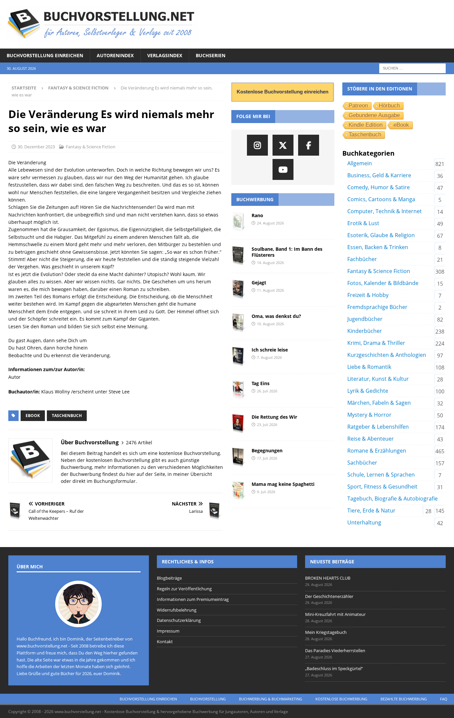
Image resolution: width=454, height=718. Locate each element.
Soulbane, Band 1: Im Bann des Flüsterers (287, 252)
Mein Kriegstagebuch (326, 632)
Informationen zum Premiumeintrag (193, 599)
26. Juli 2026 (267, 390)
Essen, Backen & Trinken (377, 247)
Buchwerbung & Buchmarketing (270, 698)
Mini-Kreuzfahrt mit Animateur (335, 614)
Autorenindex (115, 55)
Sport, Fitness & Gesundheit (382, 486)
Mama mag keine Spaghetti (283, 484)
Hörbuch (389, 105)
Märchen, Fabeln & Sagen (379, 402)
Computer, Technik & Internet (384, 211)
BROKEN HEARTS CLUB (327, 578)
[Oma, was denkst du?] (239, 323)
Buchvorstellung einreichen (45, 55)
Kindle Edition (366, 125)
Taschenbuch (67, 415)
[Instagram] (257, 145)
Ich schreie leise (270, 350)
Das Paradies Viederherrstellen (335, 650)
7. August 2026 (269, 357)
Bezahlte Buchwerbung (404, 698)
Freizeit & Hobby (368, 295)
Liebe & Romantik (369, 366)
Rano (257, 215)
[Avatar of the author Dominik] (78, 620)
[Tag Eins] (239, 390)
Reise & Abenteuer (370, 438)
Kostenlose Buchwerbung (341, 698)
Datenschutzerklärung (179, 620)
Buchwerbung (255, 199)
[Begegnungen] (239, 458)
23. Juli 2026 (267, 424)
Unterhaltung (364, 522)
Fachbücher (362, 259)
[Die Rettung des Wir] (239, 424)
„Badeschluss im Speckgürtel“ (334, 668)
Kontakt (165, 642)
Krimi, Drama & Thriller (376, 343)
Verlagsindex (164, 55)
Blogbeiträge (169, 578)
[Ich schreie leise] (239, 357)
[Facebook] (308, 145)
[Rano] (239, 222)
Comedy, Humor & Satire (378, 187)
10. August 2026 (270, 323)
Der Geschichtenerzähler (329, 596)
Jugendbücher (365, 319)
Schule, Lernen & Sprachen (381, 474)
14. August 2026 (270, 262)
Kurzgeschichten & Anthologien (386, 355)
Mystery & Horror (369, 414)
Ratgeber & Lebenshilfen (378, 426)
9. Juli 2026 (266, 491)
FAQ (443, 698)
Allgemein (359, 163)
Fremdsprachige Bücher (377, 307)
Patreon (358, 105)
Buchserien (210, 55)
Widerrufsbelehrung (176, 610)
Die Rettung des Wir (274, 417)
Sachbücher (362, 462)
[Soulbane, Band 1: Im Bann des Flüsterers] (239, 256)
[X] (283, 145)
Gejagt (259, 282)
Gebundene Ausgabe (374, 115)
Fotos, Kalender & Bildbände (382, 283)
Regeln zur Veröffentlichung (184, 589)
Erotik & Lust (363, 223)
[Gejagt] (239, 290)
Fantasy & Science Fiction (90, 147)
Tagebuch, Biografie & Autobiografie (392, 498)
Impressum (168, 631)
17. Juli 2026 (267, 458)
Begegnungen (267, 450)
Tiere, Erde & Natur (371, 510)
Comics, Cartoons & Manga (381, 199)
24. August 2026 (270, 222)
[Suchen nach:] (412, 68)
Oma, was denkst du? (276, 316)
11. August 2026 (270, 290)
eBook (33, 415)
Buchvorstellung (208, 698)
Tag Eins (261, 383)
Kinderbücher (364, 331)
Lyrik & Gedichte (367, 390)
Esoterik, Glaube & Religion (381, 235)
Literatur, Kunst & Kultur (378, 378)
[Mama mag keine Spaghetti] (239, 491)
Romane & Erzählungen (376, 450)
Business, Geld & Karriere (379, 175)
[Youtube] (283, 169)
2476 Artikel (139, 442)
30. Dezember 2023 (36, 147)
